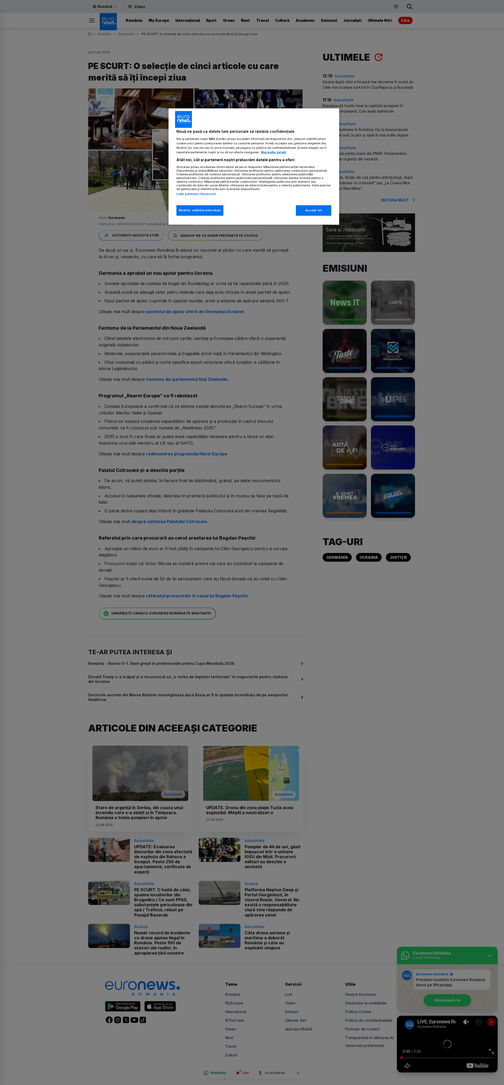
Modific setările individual (200, 210)
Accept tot (313, 210)
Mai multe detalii (273, 152)
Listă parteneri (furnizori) (196, 194)
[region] (254, 166)
